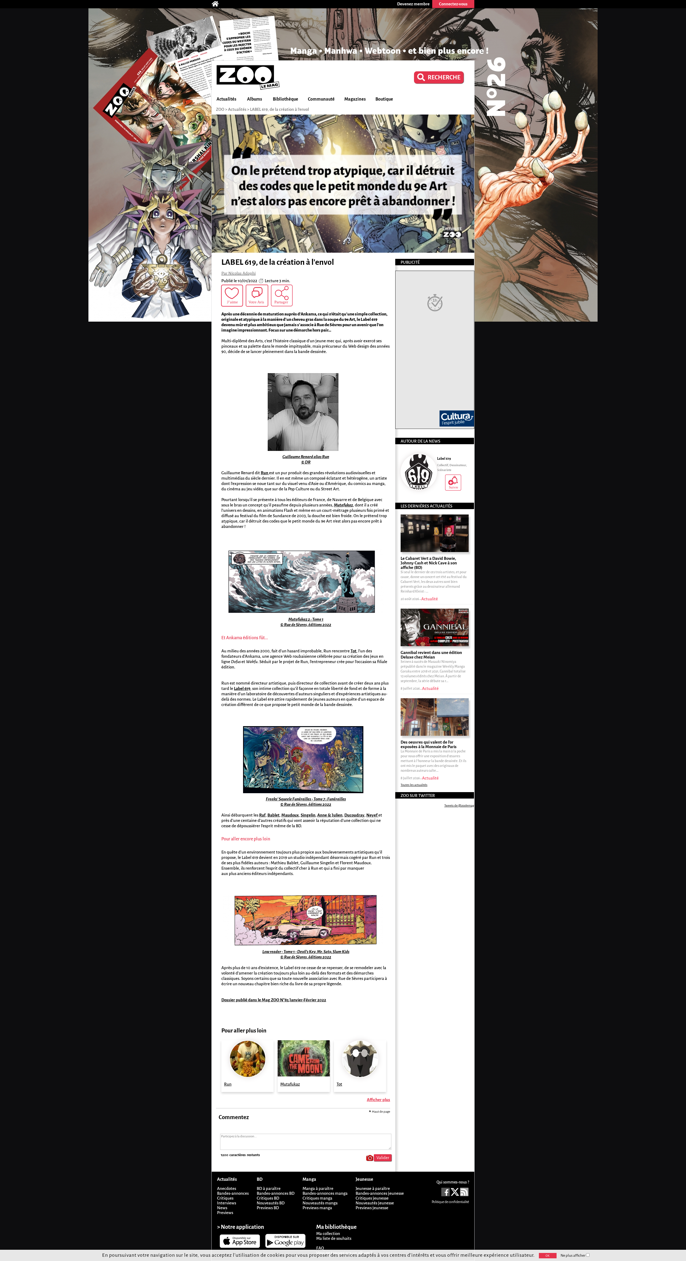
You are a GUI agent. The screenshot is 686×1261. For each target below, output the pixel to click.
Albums (254, 99)
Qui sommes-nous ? (453, 1182)
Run (265, 472)
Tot (353, 651)
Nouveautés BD (271, 1203)
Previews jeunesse (372, 1207)
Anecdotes (226, 1188)
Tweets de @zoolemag (459, 805)
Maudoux (290, 815)
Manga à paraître (318, 1188)
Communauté (321, 99)
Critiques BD (268, 1198)
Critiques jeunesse (372, 1198)
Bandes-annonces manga (325, 1193)
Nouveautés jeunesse (375, 1203)
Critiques (225, 1198)
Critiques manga (317, 1198)
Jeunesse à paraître (373, 1188)
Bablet (273, 815)
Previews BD (268, 1207)
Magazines (355, 99)
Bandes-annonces (233, 1193)
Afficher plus (378, 1099)
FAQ (320, 1248)
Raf (262, 815)
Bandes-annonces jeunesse (380, 1193)
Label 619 (242, 688)
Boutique (384, 99)
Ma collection (328, 1233)
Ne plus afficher (573, 1255)
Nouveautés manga (320, 1203)
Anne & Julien (329, 815)
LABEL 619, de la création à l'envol (279, 109)
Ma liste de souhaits (333, 1238)
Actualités (226, 99)
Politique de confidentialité (450, 1202)
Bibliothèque (285, 99)
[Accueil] (218, 4)
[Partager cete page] (282, 295)
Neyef (372, 815)
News (222, 1207)
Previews (225, 1212)
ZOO (220, 109)
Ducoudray (354, 815)
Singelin (308, 815)
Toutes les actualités (414, 785)
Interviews (226, 1203)
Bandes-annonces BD (275, 1193)
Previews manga (317, 1207)
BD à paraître (269, 1188)
